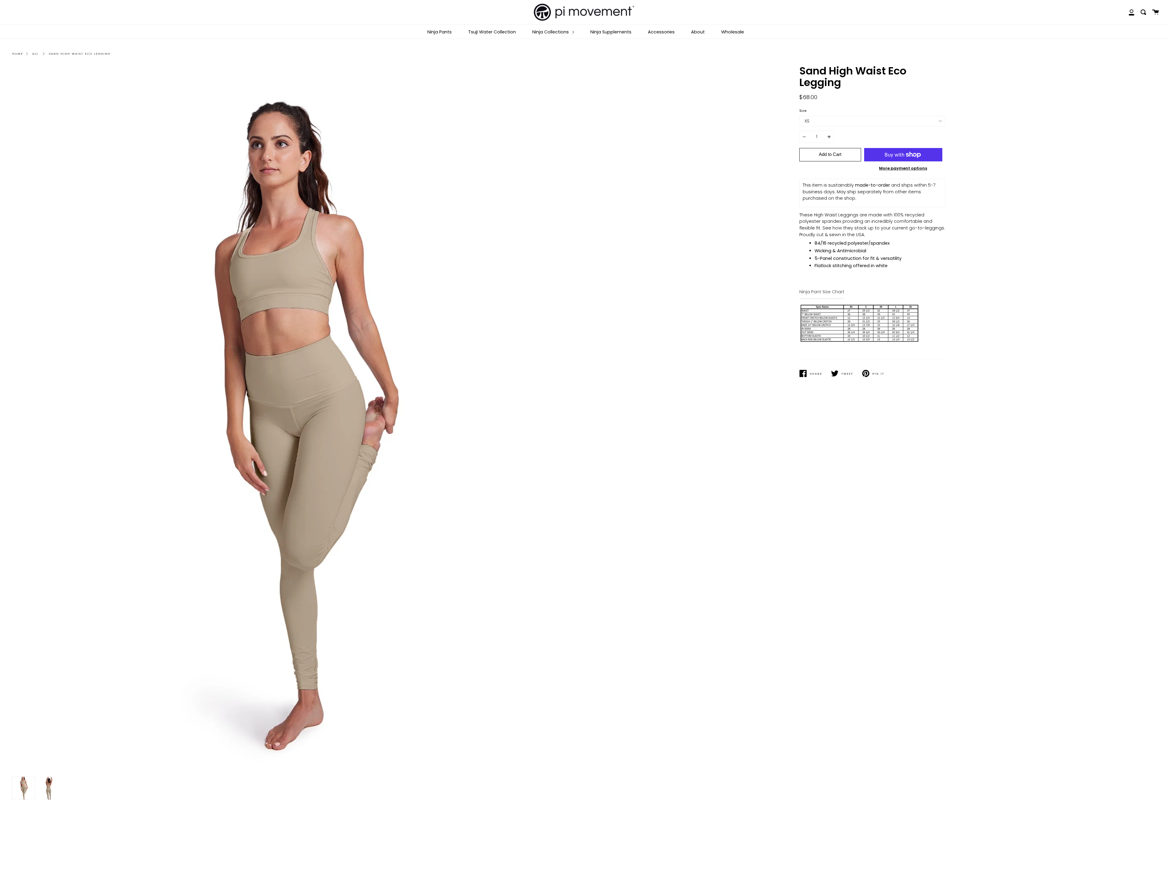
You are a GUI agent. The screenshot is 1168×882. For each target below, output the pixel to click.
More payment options (903, 168)
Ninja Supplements (610, 32)
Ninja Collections (551, 32)
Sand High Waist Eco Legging (79, 54)
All (35, 54)
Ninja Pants (439, 32)
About (698, 32)
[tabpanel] (295, 419)
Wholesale (732, 32)
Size (802, 110)
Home (17, 54)
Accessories (661, 32)
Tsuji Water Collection (492, 32)
